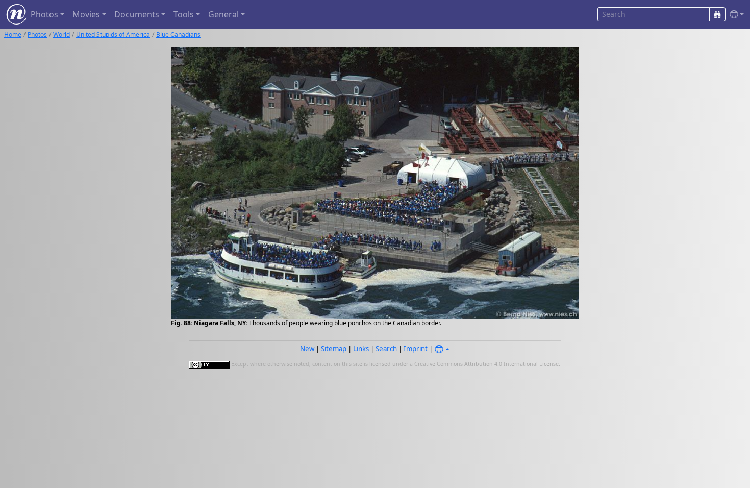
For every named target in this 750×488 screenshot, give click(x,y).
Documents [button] (136, 14)
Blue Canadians (178, 34)
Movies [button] (86, 14)
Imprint (416, 348)
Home (12, 34)
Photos (37, 34)
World (61, 34)
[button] (735, 14)
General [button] (223, 14)
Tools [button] (183, 14)
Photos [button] (44, 14)
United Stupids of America (113, 34)
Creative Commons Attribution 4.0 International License (486, 364)
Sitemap (333, 348)
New (307, 348)
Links (361, 348)
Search (386, 348)
